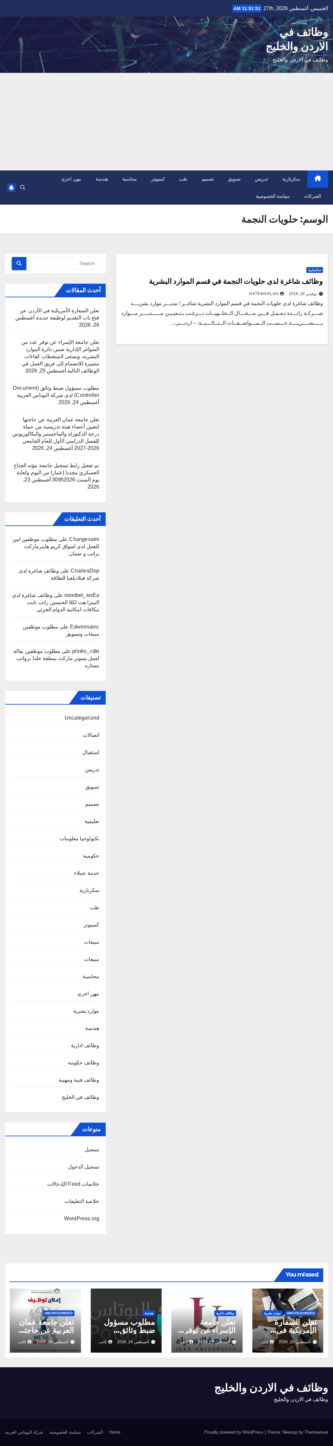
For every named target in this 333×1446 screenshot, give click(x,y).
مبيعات (91, 942)
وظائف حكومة (83, 1062)
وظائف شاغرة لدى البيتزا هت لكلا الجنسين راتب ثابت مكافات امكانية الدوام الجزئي (55, 602)
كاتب (264, 1342)
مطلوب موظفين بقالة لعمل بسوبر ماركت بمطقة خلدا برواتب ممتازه (56, 658)
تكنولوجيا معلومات (79, 838)
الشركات (312, 196)
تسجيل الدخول (83, 1166)
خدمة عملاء (86, 873)
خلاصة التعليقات (81, 1201)
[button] (22, 187)
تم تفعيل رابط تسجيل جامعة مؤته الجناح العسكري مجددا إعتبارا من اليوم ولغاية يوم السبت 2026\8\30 (56, 472)
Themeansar (316, 1432)
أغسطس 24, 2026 (133, 1342)
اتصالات (91, 735)
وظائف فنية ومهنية (79, 1080)
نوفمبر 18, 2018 (303, 293)
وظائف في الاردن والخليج (271, 1387)
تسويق (234, 179)
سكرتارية (291, 179)
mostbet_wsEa (81, 595)
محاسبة (129, 179)
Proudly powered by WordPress (234, 1432)
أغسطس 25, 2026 (214, 1342)
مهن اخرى (71, 179)
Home (114, 1432)
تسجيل (92, 1149)
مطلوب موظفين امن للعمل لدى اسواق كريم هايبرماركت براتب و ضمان (56, 546)
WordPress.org (82, 1218)
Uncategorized (82, 718)
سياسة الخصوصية (273, 196)
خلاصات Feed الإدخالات (73, 1184)
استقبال (90, 752)
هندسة (102, 179)
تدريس (261, 179)
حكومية (91, 855)
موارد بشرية (86, 1011)
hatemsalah (264, 293)
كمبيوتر (158, 179)
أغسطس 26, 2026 (295, 1342)
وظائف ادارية (85, 1045)
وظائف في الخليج (80, 1097)
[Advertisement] (166, 121)
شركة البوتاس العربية (24, 1432)
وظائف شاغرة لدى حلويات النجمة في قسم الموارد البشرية (236, 281)
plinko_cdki (85, 651)
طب (183, 179)
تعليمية (92, 821)
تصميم (208, 179)
